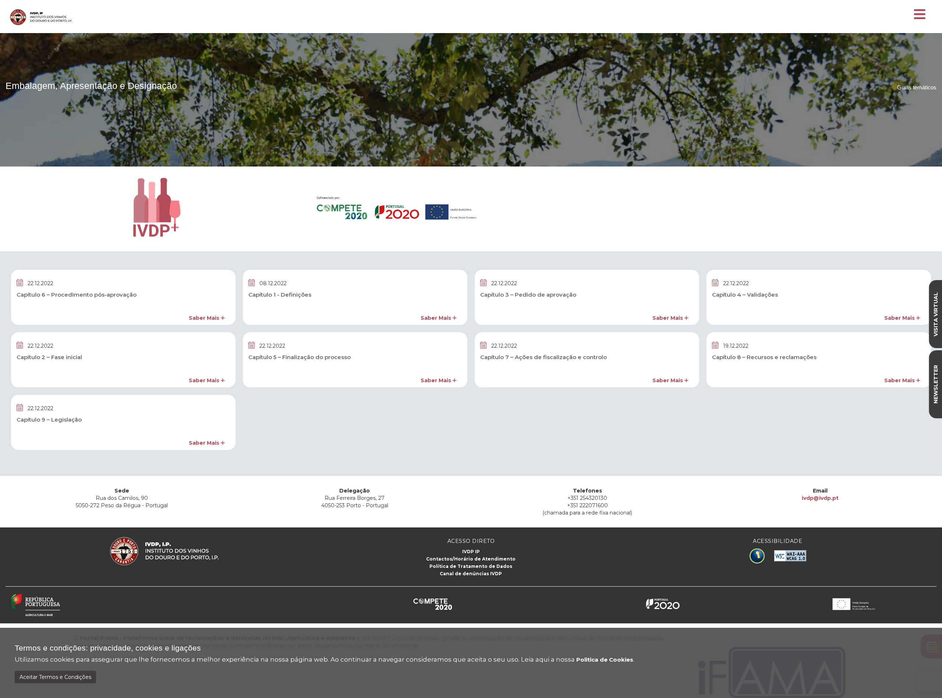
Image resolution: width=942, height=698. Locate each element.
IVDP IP (471, 551)
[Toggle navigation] (920, 15)
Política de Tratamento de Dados (470, 566)
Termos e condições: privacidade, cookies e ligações (108, 648)
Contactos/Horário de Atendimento (471, 559)
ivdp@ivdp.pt (820, 498)
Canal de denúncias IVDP (471, 573)
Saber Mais (205, 318)
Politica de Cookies (604, 659)
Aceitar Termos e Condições (55, 677)
